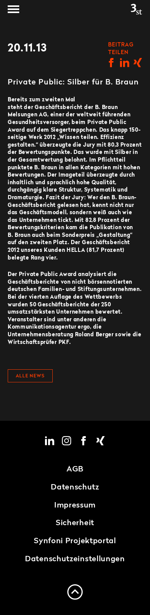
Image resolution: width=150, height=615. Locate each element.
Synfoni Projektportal (75, 541)
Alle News (30, 376)
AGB (75, 469)
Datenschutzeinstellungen (75, 559)
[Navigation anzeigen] (13, 9)
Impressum (75, 505)
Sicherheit (75, 523)
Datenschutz (75, 487)
